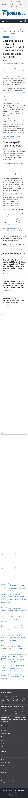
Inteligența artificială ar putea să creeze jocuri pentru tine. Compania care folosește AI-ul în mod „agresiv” (13, 247)
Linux (2, 743)
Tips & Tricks (4, 737)
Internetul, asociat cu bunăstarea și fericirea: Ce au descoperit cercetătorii (13, 301)
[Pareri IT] (3, 21)
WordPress (4, 740)
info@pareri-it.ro (10, 782)
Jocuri (2, 746)
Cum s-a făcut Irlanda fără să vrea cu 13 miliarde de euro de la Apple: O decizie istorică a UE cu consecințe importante (13, 284)
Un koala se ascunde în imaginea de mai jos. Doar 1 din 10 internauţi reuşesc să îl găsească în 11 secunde (13, 719)
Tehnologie (6, 37)
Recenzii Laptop (5, 733)
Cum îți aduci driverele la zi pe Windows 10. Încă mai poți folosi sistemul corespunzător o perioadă (14, 238)
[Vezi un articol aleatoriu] (25, 21)
